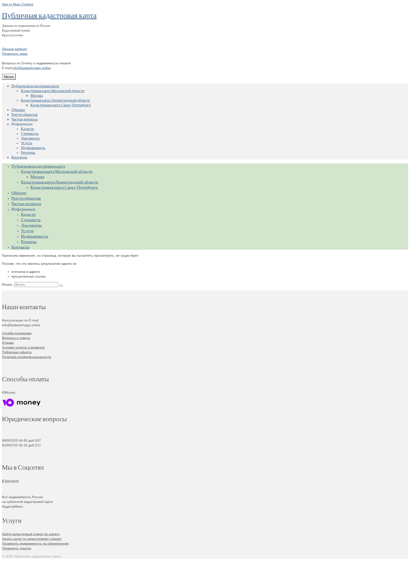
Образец (18, 109)
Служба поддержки (17, 333)
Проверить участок (16, 548)
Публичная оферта (17, 352)
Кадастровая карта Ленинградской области (55, 100)
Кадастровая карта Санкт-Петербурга (60, 105)
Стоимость (29, 133)
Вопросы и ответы (16, 338)
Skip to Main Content (17, 4)
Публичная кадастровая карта (49, 15)
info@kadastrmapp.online (31, 68)
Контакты (19, 157)
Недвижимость (33, 147)
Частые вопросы (24, 119)
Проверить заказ (15, 54)
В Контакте (10, 481)
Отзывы (8, 343)
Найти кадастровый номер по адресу (31, 534)
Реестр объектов (24, 114)
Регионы (28, 152)
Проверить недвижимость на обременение (35, 543)
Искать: (7, 284)
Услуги (26, 143)
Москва (36, 95)
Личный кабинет (14, 49)
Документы (30, 138)
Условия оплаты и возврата (23, 347)
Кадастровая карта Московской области (52, 90)
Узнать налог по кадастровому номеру (32, 539)
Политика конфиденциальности (26, 357)
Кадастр (27, 128)
